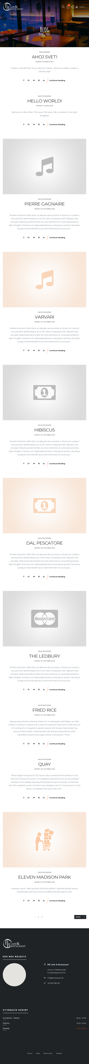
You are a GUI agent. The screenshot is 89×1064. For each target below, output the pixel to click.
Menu (82, 7)
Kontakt (59, 1053)
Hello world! (44, 101)
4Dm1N (38, 62)
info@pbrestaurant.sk (55, 978)
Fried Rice (44, 710)
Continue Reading (57, 80)
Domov (29, 1053)
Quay (44, 764)
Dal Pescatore (44, 543)
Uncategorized (44, 96)
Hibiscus (44, 430)
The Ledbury (44, 656)
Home (41, 34)
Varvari (44, 317)
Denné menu (48, 1053)
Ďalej (78, 917)
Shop (38, 1053)
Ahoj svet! (44, 57)
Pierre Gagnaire (44, 204)
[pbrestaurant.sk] (13, 7)
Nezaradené (44, 52)
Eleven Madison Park (44, 877)
